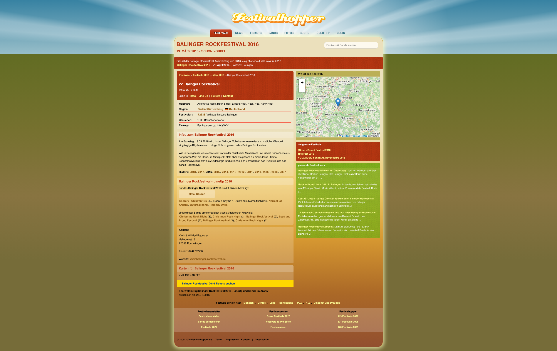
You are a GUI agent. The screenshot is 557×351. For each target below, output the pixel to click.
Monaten (248, 303)
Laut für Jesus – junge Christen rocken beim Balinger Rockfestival (336, 198)
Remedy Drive (219, 205)
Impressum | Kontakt (238, 339)
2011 (250, 172)
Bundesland (286, 303)
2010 (258, 172)
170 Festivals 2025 (348, 327)
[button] (338, 102)
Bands (273, 33)
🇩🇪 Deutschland (235, 109)
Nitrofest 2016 (306, 154)
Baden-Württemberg (210, 109)
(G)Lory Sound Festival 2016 (314, 150)
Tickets (256, 33)
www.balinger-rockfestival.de (208, 259)
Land (272, 303)
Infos (193, 96)
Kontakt (228, 96)
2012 (241, 172)
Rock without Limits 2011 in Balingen (319, 184)
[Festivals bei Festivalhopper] (278, 14)
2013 (233, 172)
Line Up (203, 96)
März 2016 (218, 75)
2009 (266, 172)
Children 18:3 (199, 201)
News (239, 33)
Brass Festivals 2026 (278, 316)
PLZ (299, 303)
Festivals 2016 (201, 75)
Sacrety (184, 201)
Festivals (220, 33)
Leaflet (345, 135)
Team (218, 339)
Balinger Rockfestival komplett (316, 227)
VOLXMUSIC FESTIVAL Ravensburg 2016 (321, 158)
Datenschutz (262, 339)
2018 (193, 172)
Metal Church (197, 194)
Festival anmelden (209, 316)
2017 (201, 172)
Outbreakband (199, 205)
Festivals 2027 (209, 327)
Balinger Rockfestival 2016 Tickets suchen (208, 283)
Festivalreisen (278, 327)
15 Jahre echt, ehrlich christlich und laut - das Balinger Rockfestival (337, 212)
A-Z (308, 303)
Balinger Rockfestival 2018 (193, 65)
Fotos (289, 33)
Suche (304, 33)
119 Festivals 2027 (348, 316)
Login (341, 33)
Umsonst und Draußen (327, 303)
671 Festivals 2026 (348, 322)
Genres (262, 303)
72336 (201, 114)
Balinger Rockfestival (259, 216)
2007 (283, 172)
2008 (275, 172)
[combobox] (351, 45)
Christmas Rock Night (193, 216)
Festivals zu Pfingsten (278, 322)
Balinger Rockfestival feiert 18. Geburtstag (322, 170)
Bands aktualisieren (209, 322)
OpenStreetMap (359, 135)
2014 (225, 172)
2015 (217, 172)
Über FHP (323, 33)
